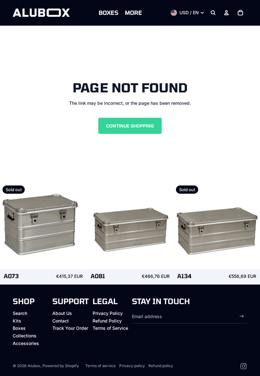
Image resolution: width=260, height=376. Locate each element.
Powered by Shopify (60, 365)
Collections (24, 335)
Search (20, 313)
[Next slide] (77, 226)
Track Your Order (70, 328)
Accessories (26, 343)
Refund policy (160, 365)
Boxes (19, 328)
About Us (62, 313)
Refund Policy (107, 320)
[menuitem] (109, 13)
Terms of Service (110, 328)
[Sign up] (241, 316)
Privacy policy (132, 365)
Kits (17, 320)
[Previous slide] (9, 226)
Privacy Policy (108, 313)
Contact (60, 320)
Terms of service (100, 365)
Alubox (34, 365)
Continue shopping (130, 125)
